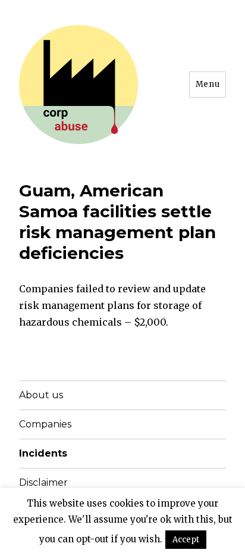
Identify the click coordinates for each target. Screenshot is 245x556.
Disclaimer (43, 482)
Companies (45, 424)
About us (41, 395)
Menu (207, 84)
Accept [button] (185, 540)
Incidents (43, 453)
